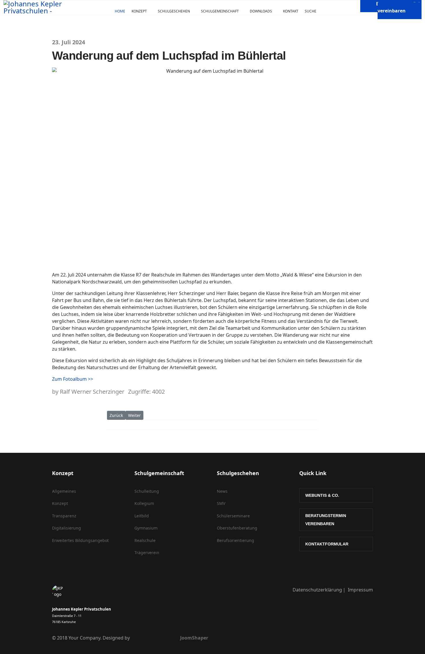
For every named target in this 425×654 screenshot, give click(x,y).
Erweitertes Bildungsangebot (80, 540)
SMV (221, 503)
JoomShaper (194, 638)
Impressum (360, 590)
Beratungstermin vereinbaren (325, 519)
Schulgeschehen (174, 11)
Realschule (145, 540)
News (222, 491)
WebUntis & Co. (322, 495)
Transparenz (64, 516)
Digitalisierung (66, 528)
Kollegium (144, 503)
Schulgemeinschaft (220, 11)
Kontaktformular (326, 544)
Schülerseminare (233, 516)
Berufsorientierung (235, 540)
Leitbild (141, 516)
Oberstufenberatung (237, 528)
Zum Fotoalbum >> (72, 379)
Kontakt (290, 11)
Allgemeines (64, 491)
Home (120, 11)
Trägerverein (146, 552)
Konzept (139, 11)
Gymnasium (146, 528)
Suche (310, 11)
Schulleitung (146, 491)
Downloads (261, 11)
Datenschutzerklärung (317, 590)
